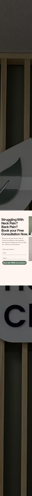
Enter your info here (8, 249)
